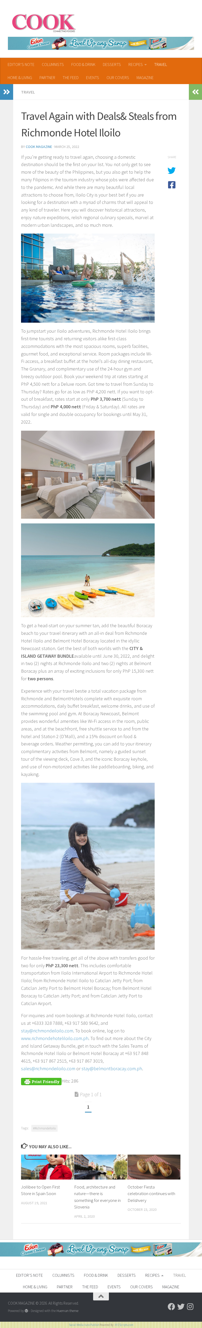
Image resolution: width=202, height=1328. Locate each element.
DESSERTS (112, 64)
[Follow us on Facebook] (171, 1306)
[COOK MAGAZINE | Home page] (44, 22)
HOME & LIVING (20, 77)
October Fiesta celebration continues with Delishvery (151, 1193)
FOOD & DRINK (83, 64)
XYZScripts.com (124, 1325)
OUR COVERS (118, 77)
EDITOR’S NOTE (21, 64)
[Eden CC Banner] (101, 43)
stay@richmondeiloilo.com (47, 1031)
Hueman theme (67, 1311)
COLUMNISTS (53, 64)
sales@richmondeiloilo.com (48, 1069)
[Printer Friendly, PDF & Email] (41, 1081)
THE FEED (71, 77)
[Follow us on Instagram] (190, 1306)
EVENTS (92, 77)
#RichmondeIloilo (44, 1128)
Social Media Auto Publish (84, 1325)
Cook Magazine (39, 146)
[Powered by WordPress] (26, 1310)
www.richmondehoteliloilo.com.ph (54, 1038)
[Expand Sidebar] (6, 92)
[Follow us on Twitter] (181, 1306)
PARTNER (47, 77)
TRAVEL (160, 64)
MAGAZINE (145, 77)
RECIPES (135, 64)
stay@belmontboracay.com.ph (112, 1069)
